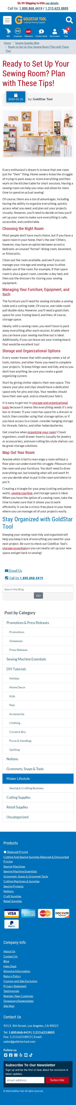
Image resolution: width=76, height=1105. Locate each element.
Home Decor (17, 687)
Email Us (15, 570)
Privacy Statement (14, 986)
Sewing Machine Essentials (26, 659)
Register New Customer (18, 996)
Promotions (16, 632)
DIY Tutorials (16, 669)
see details (52, 3)
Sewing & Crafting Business (26, 788)
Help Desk (9, 966)
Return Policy (12, 976)
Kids (12, 696)
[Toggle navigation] (7, 20)
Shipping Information (16, 971)
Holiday (14, 678)
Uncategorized (17, 817)
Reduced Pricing (17, 852)
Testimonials (11, 991)
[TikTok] (31, 1054)
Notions (12, 759)
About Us (9, 951)
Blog (6, 961)
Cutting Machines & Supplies (21, 881)
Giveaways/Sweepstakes (18, 1001)
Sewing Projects (13, 886)
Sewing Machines (14, 866)
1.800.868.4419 (30, 8)
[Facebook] (11, 1054)
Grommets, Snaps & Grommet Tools (25, 876)
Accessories (16, 714)
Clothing (14, 723)
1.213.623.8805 (56, 8)
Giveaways (16, 641)
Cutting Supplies (18, 797)
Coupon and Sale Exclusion (20, 981)
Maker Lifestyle (18, 778)
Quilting (14, 749)
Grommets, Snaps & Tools (25, 769)
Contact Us (10, 956)
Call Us (26, 578)
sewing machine (21, 493)
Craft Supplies (12, 896)
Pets (12, 705)
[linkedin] (21, 1054)
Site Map (8, 1006)
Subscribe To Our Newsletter (30, 1065)
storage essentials (14, 548)
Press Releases (18, 650)
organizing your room (42, 432)
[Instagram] (16, 1054)
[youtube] (26, 1054)
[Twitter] (6, 1054)
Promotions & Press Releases (27, 623)
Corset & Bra (17, 731)
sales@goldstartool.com (19, 1041)
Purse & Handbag (20, 740)
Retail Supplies (17, 807)
